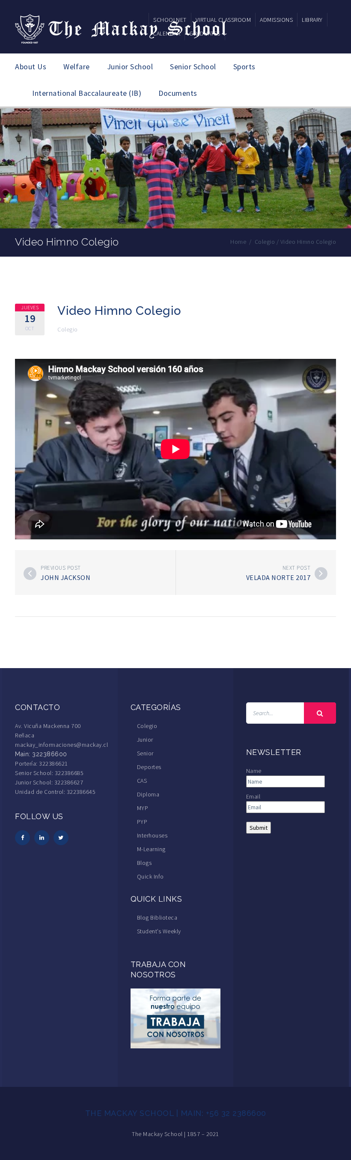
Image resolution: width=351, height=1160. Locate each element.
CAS (142, 780)
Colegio (67, 329)
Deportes (149, 767)
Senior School (193, 66)
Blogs (144, 863)
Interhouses (152, 835)
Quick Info (150, 876)
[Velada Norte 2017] (321, 573)
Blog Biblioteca (157, 917)
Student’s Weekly (159, 931)
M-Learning (151, 849)
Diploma (148, 794)
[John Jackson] (30, 573)
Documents (177, 93)
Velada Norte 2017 (278, 577)
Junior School (130, 66)
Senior (145, 753)
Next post (297, 567)
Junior (145, 739)
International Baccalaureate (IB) (86, 93)
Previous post (61, 567)
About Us (30, 66)
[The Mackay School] (122, 27)
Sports (244, 66)
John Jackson (65, 577)
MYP (143, 808)
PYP (142, 822)
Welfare (76, 66)
